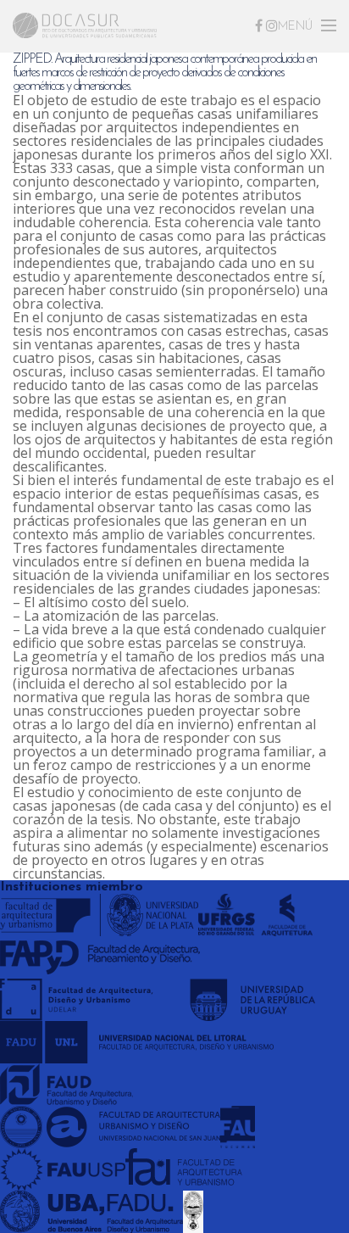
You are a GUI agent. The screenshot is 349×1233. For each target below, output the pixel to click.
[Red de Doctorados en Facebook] (259, 25)
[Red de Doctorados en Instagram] (272, 25)
